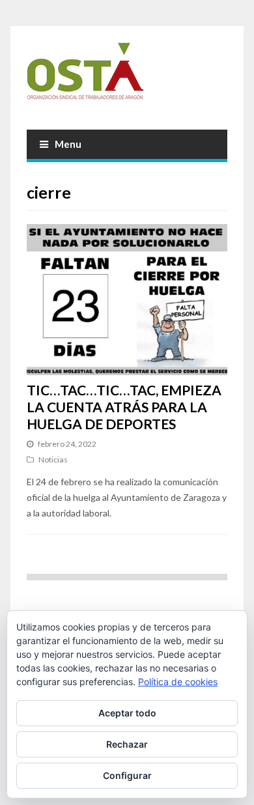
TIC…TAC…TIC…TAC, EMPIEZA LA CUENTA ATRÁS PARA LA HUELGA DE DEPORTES (124, 407)
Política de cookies (178, 681)
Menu (68, 144)
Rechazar (127, 744)
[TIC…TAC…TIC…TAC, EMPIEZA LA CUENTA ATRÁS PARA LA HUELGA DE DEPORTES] (127, 299)
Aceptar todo (127, 712)
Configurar (127, 775)
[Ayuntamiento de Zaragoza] (127, 76)
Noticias (53, 459)
